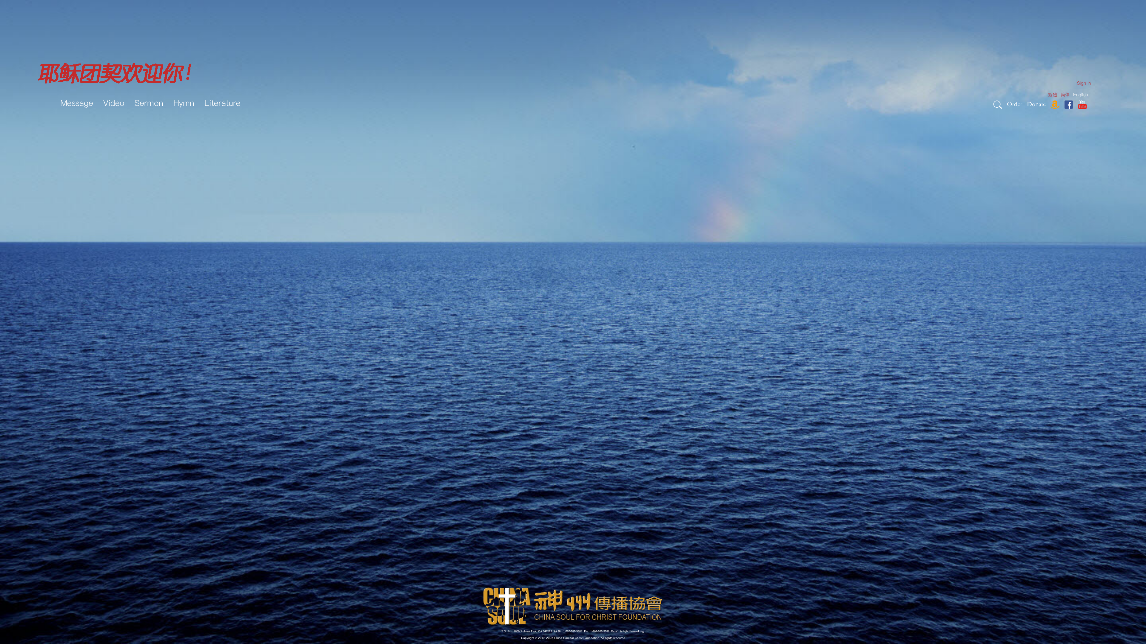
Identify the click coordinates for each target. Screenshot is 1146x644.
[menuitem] (1084, 83)
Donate (1036, 104)
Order (1014, 104)
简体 (1065, 95)
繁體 (1052, 95)
